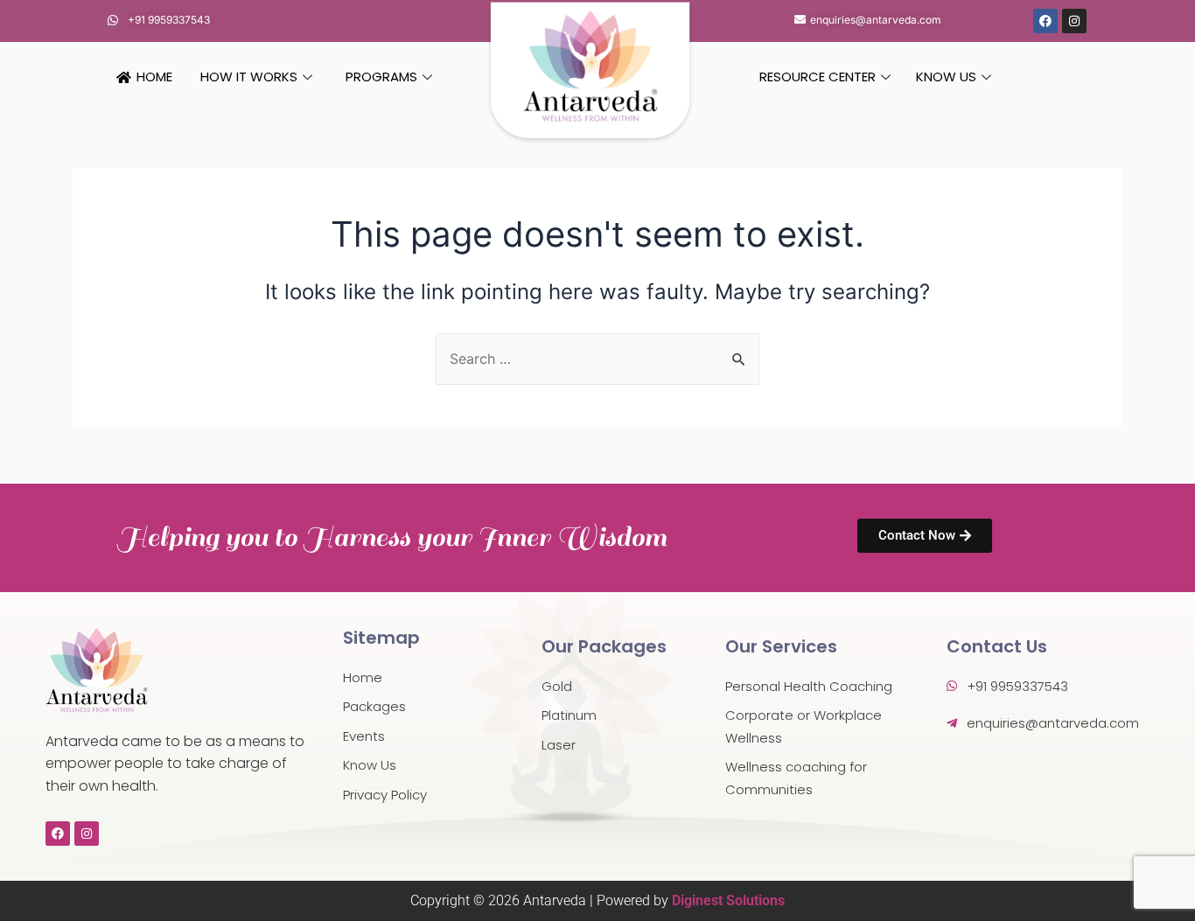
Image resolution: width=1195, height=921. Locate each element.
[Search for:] (597, 358)
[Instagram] (1074, 21)
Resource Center (817, 76)
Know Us (946, 76)
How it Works (248, 76)
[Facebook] (1045, 21)
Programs (381, 76)
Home (154, 76)
